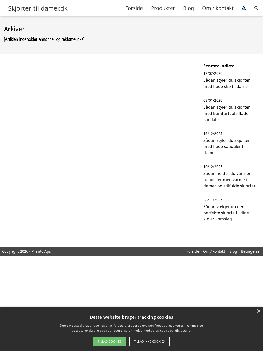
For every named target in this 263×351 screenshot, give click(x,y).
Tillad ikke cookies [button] (149, 341)
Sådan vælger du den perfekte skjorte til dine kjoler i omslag (226, 213)
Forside (134, 8)
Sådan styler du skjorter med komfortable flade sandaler (226, 113)
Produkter (163, 8)
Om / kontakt (218, 8)
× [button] (258, 311)
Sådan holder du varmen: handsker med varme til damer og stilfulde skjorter (229, 180)
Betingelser (251, 251)
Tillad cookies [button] (109, 341)
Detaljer (185, 330)
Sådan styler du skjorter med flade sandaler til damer (226, 146)
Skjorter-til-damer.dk (38, 8)
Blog (188, 8)
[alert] (131, 329)
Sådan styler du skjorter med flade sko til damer (226, 83)
